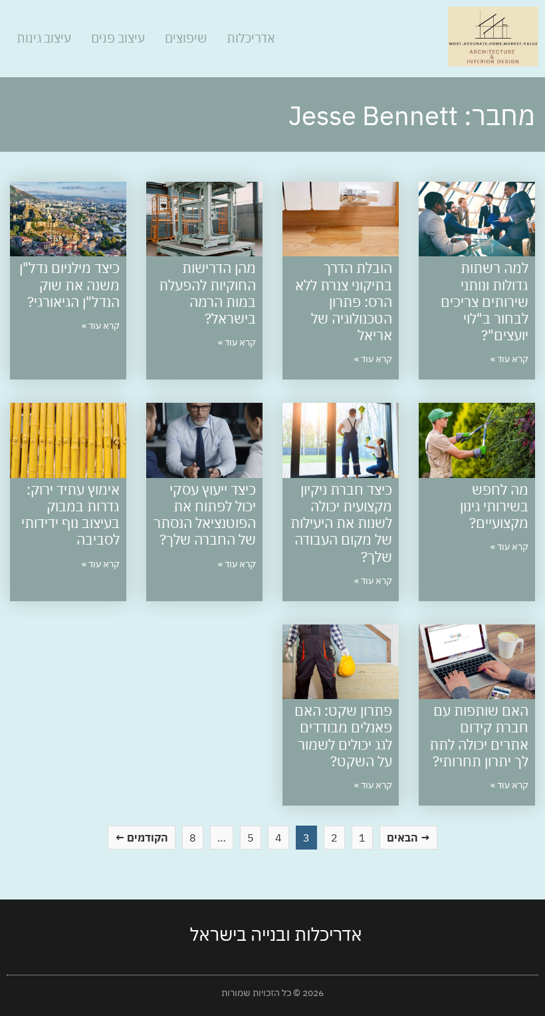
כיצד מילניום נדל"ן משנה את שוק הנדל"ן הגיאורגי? (69, 284)
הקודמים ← (141, 837)
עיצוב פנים (118, 38)
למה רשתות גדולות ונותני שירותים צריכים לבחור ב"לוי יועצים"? (484, 301)
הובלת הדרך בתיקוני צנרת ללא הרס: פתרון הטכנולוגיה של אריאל (343, 301)
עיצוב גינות (44, 38)
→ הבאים (408, 837)
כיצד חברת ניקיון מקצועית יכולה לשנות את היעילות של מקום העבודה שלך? (341, 523)
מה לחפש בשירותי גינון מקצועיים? (494, 506)
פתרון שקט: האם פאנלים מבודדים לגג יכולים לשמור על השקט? (343, 735)
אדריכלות (251, 38)
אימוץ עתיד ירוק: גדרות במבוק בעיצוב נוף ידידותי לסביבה (70, 514)
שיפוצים (186, 38)
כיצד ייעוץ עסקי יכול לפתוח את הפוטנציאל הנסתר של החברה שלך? (205, 514)
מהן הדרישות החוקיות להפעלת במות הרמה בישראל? (207, 293)
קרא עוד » (509, 359)
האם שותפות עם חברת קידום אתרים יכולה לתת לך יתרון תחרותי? (478, 735)
